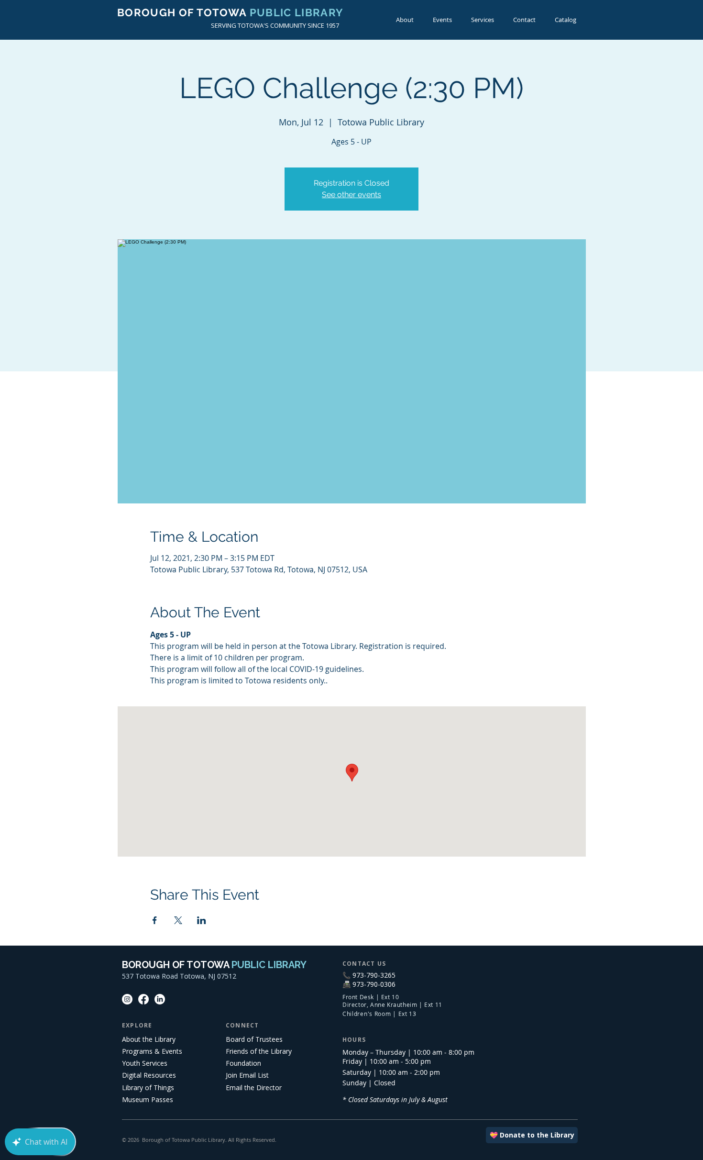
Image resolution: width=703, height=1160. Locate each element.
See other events (351, 194)
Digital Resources (149, 1075)
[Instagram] (127, 999)
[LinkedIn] (159, 999)
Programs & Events (152, 1051)
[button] (442, 19)
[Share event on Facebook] (154, 920)
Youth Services (144, 1063)
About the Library (149, 1039)
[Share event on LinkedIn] (201, 920)
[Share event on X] (178, 920)
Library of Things (148, 1087)
